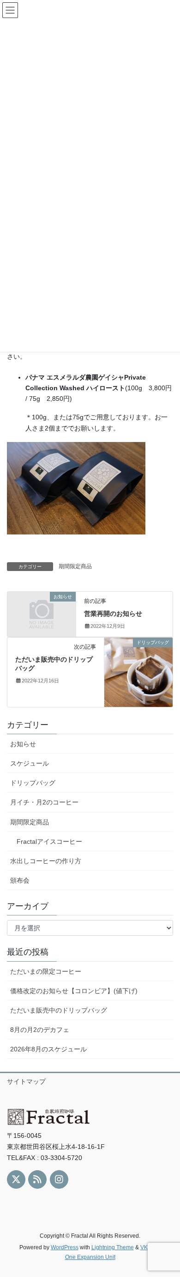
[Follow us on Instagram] (59, 1179)
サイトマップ (26, 1081)
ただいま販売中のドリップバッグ (58, 1010)
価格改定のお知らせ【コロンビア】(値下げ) (74, 991)
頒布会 (20, 880)
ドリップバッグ (32, 782)
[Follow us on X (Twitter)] (16, 1179)
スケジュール (29, 763)
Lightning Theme (112, 1247)
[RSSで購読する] (37, 1179)
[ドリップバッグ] (138, 671)
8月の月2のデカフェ (39, 1029)
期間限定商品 (75, 566)
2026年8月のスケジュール (48, 1049)
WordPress (64, 1247)
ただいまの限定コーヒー (45, 971)
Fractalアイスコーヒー (49, 841)
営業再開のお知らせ (113, 613)
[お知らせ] (41, 612)
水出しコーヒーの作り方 (45, 861)
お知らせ (23, 744)
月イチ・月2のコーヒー (44, 802)
